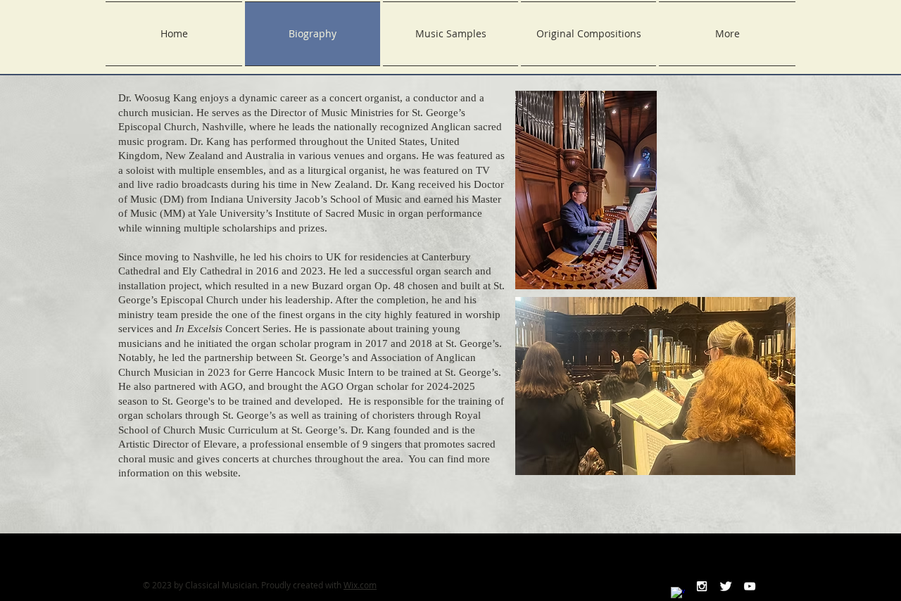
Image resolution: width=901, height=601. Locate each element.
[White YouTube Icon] (750, 586)
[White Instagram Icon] (702, 586)
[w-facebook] (678, 594)
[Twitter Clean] (726, 586)
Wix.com (360, 584)
